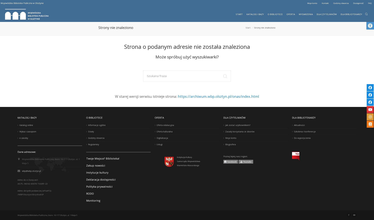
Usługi (159, 144)
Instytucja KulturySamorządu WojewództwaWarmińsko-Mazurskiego (188, 161)
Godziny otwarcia (341, 3)
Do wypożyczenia (302, 138)
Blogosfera (230, 144)
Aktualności (299, 125)
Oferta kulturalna (165, 131)
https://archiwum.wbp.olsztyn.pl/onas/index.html (218, 96)
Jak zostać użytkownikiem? (237, 125)
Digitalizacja (162, 138)
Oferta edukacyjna (165, 125)
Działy (91, 131)
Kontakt (325, 3)
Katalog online (26, 125)
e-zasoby (23, 138)
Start (248, 27)
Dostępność (358, 3)
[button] (370, 26)
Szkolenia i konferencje (305, 131)
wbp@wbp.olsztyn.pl (31, 171)
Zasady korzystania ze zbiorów (239, 131)
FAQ (370, 3)
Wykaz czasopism (27, 131)
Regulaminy (93, 144)
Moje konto (312, 3)
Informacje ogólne (97, 125)
